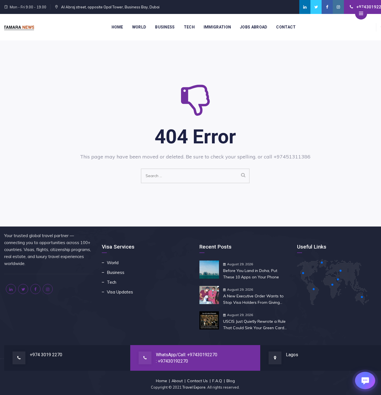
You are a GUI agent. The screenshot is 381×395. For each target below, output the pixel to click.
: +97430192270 (172, 361)
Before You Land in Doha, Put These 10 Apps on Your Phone (251, 274)
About (177, 380)
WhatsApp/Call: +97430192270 (186, 354)
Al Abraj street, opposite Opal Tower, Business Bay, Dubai (110, 7)
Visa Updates (120, 292)
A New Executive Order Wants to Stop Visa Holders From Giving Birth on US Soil (253, 299)
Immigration (217, 27)
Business (165, 27)
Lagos (292, 354)
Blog (230, 380)
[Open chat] (365, 380)
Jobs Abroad (253, 27)
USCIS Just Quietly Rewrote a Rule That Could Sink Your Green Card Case (254, 325)
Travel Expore (194, 387)
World (139, 27)
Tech (189, 27)
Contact (286, 27)
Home (117, 27)
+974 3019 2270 (46, 354)
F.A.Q (217, 380)
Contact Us (197, 380)
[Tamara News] (19, 27)
